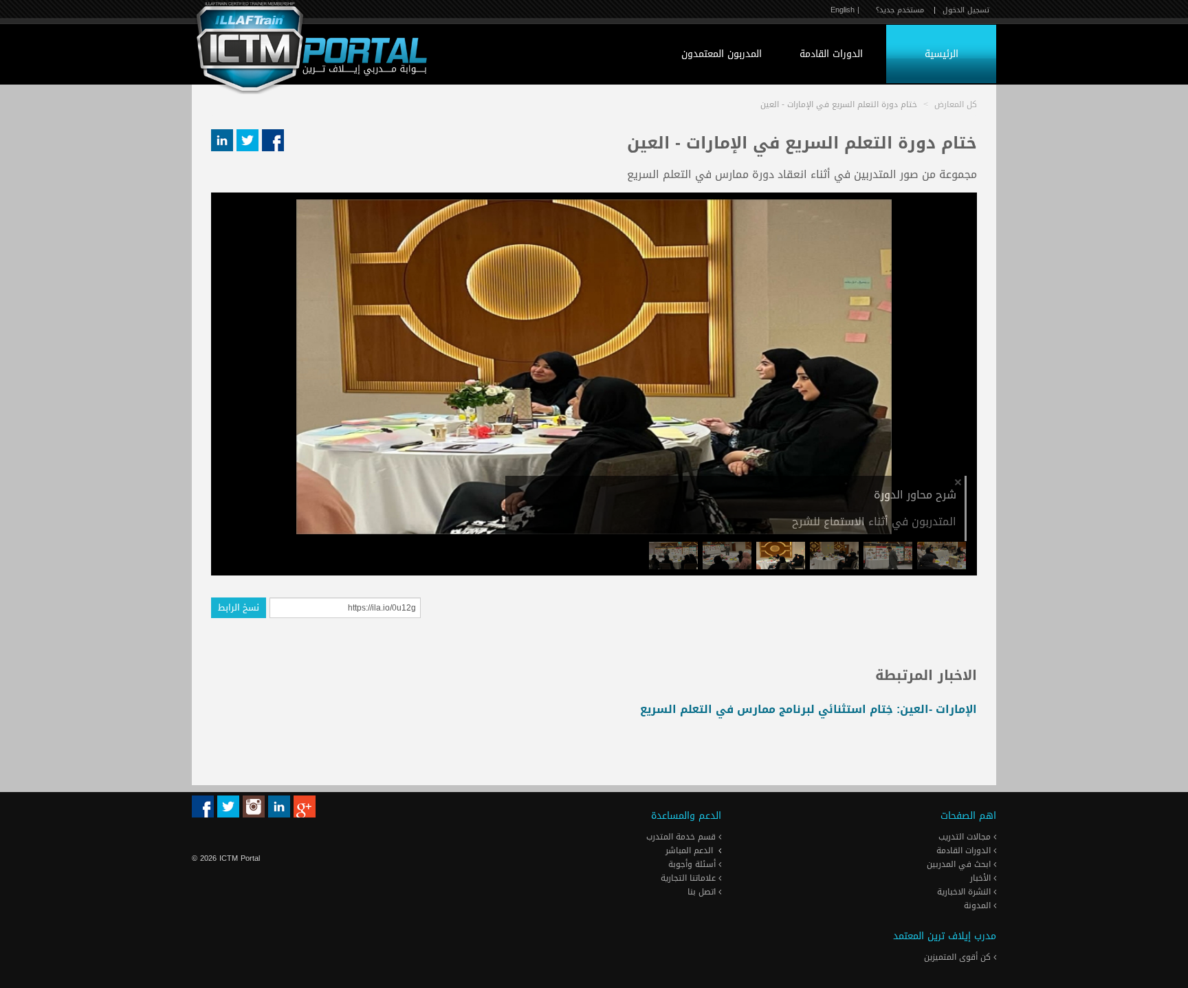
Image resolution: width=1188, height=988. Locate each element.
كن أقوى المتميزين (958, 957)
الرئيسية (941, 54)
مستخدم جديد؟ (900, 10)
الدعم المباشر (689, 850)
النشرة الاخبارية (965, 891)
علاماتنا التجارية (689, 878)
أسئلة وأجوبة (693, 864)
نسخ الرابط (238, 607)
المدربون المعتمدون (721, 54)
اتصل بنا (703, 891)
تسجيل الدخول (966, 10)
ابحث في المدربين (960, 864)
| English (844, 10)
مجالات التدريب (965, 836)
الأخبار (981, 878)
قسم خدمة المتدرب (682, 836)
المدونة (978, 905)
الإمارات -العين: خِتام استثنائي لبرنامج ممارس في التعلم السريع (808, 709)
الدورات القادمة (831, 54)
